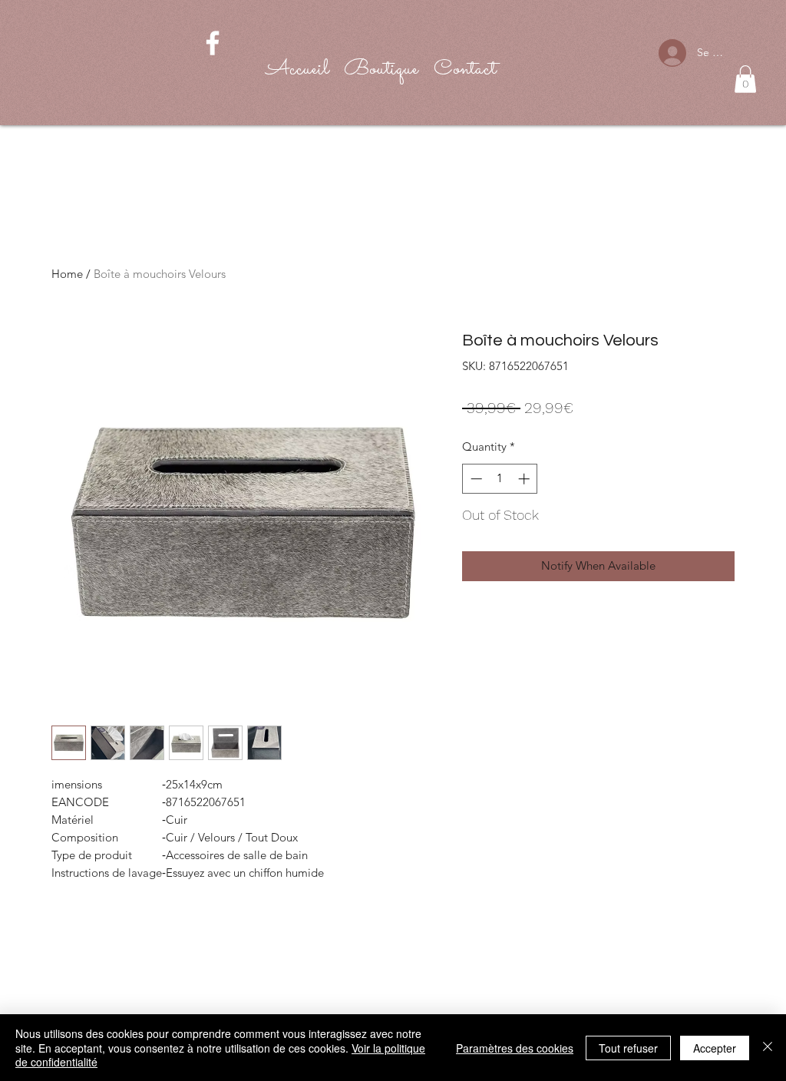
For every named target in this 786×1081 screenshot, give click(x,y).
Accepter (714, 1048)
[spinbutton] (500, 478)
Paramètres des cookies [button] (514, 1048)
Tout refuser (628, 1048)
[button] (745, 79)
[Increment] (525, 478)
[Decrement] (474, 478)
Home (67, 273)
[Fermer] (767, 1047)
